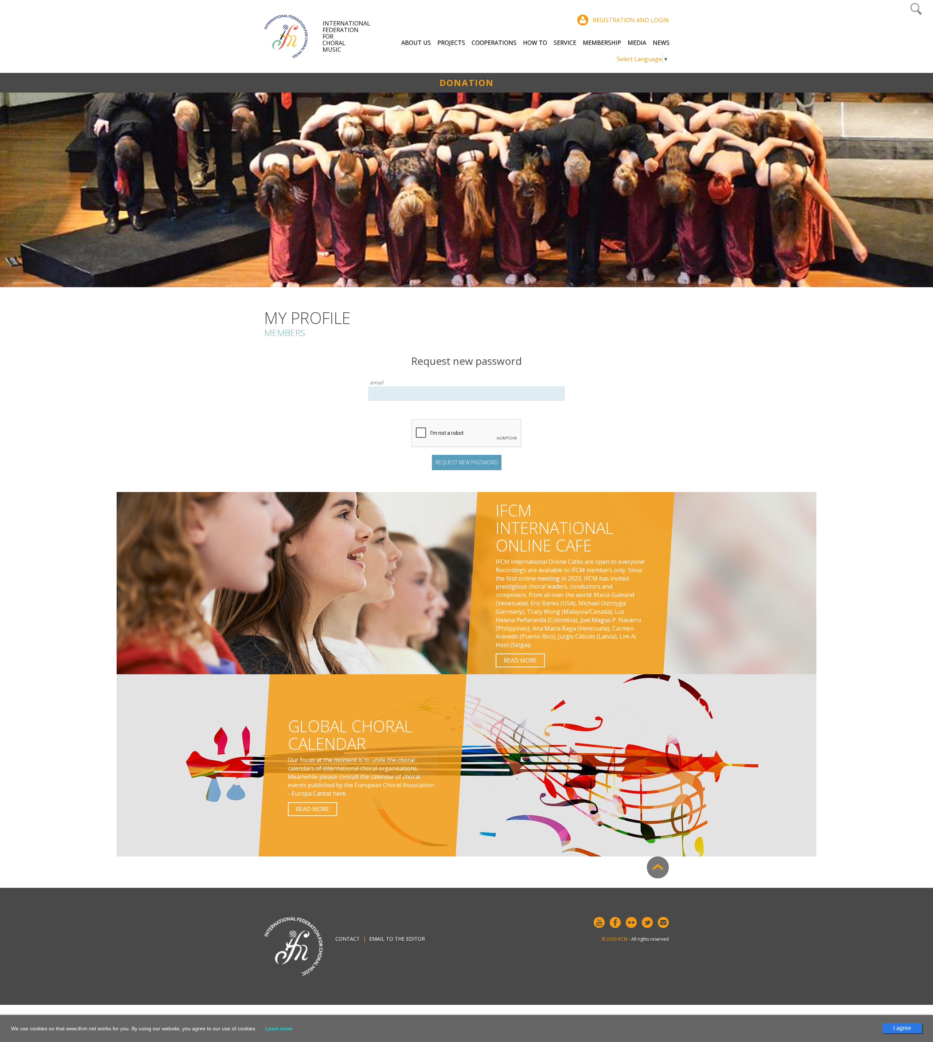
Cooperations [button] (494, 43)
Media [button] (637, 43)
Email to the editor (397, 938)
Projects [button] (451, 43)
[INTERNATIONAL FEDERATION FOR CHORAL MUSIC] (293, 36)
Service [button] (565, 43)
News (661, 43)
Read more (520, 660)
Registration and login (631, 20)
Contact (347, 938)
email (376, 382)
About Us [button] (416, 43)
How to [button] (535, 43)
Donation (467, 83)
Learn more (278, 1028)
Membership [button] (602, 43)
